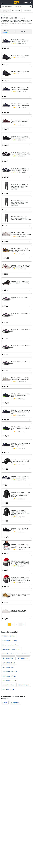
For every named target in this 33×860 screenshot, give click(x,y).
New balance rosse (8, 658)
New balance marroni (9, 662)
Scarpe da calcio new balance (11, 649)
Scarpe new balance (6, 15)
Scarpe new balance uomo (10, 640)
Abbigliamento (15, 702)
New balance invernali (9, 676)
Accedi (26, 2)
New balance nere (23, 658)
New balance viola (8, 654)
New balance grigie (8, 689)
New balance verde (23, 654)
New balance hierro (8, 685)
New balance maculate (9, 680)
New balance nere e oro (10, 671)
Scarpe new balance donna (11, 645)
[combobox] (16, 6)
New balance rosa (8, 667)
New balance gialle (23, 685)
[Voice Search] (30, 6)
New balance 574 (16, 10)
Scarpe (5, 702)
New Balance (5, 10)
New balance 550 (27, 10)
